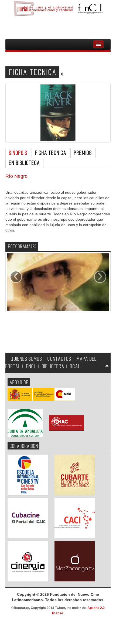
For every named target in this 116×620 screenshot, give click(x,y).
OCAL (75, 366)
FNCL (31, 366)
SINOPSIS (18, 153)
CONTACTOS (59, 359)
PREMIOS (83, 153)
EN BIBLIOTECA (24, 163)
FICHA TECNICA (50, 153)
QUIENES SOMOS (26, 359)
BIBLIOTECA (53, 366)
